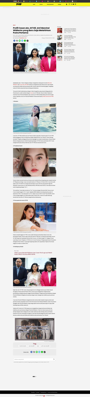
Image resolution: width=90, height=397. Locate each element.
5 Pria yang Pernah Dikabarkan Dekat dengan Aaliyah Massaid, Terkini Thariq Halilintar (70, 44)
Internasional (50, 4)
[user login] (67, 4)
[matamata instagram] (75, 4)
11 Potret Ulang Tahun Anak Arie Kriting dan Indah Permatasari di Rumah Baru (69, 51)
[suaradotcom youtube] (73, 4)
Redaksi (33, 392)
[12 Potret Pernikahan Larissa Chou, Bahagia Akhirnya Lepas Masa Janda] (59, 60)
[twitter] (17, 41)
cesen (38, 346)
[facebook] (14, 41)
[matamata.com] (19, 5)
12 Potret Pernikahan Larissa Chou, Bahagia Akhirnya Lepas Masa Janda (69, 57)
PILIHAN (59, 27)
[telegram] (22, 41)
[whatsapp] (25, 41)
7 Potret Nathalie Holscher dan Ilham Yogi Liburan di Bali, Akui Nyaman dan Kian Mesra (70, 37)
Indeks (59, 4)
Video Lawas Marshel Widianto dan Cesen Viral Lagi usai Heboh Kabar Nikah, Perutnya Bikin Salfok (33, 253)
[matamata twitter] (71, 4)
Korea (41, 4)
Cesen (31, 93)
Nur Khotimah (16, 38)
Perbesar (53, 44)
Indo (34, 4)
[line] (19, 41)
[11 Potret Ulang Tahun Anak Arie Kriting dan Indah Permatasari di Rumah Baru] (59, 53)
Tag (34, 344)
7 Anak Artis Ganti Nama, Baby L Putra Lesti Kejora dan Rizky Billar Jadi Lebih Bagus (70, 30)
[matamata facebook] (69, 4)
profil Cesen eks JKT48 (47, 96)
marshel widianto (22, 346)
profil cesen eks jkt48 (45, 346)
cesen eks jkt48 (31, 346)
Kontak (37, 392)
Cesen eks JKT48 (24, 84)
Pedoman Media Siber (52, 392)
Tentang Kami (43, 392)
